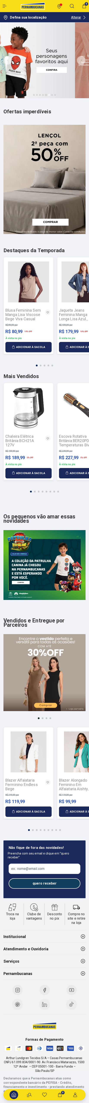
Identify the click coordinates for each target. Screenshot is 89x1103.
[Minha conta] (75, 1094)
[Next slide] (81, 60)
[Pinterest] (17, 1004)
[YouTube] (71, 990)
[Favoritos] (44, 1094)
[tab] (34, 95)
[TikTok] (71, 1004)
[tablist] (44, 363)
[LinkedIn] (44, 1004)
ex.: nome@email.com (27, 869)
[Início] (14, 1094)
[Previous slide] (7, 60)
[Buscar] (29, 1094)
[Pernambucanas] (33, 6)
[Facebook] (44, 990)
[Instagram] (17, 990)
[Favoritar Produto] (48, 312)
